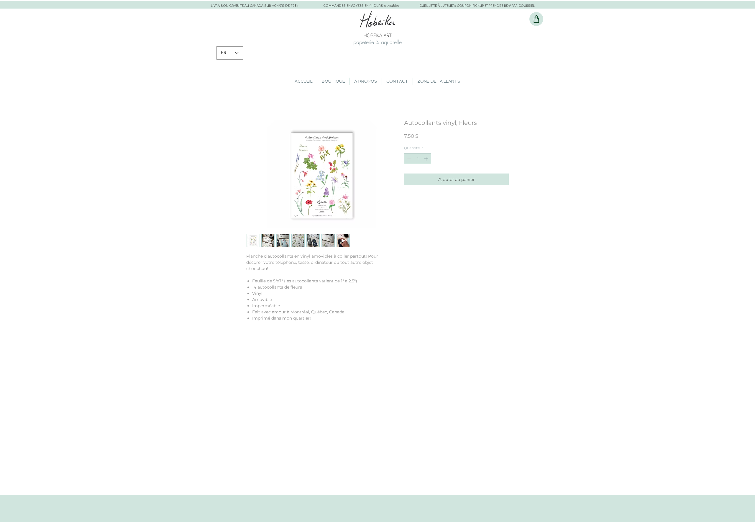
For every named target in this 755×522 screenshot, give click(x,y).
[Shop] (536, 19)
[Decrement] (408, 158)
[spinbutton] (417, 158)
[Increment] (426, 158)
